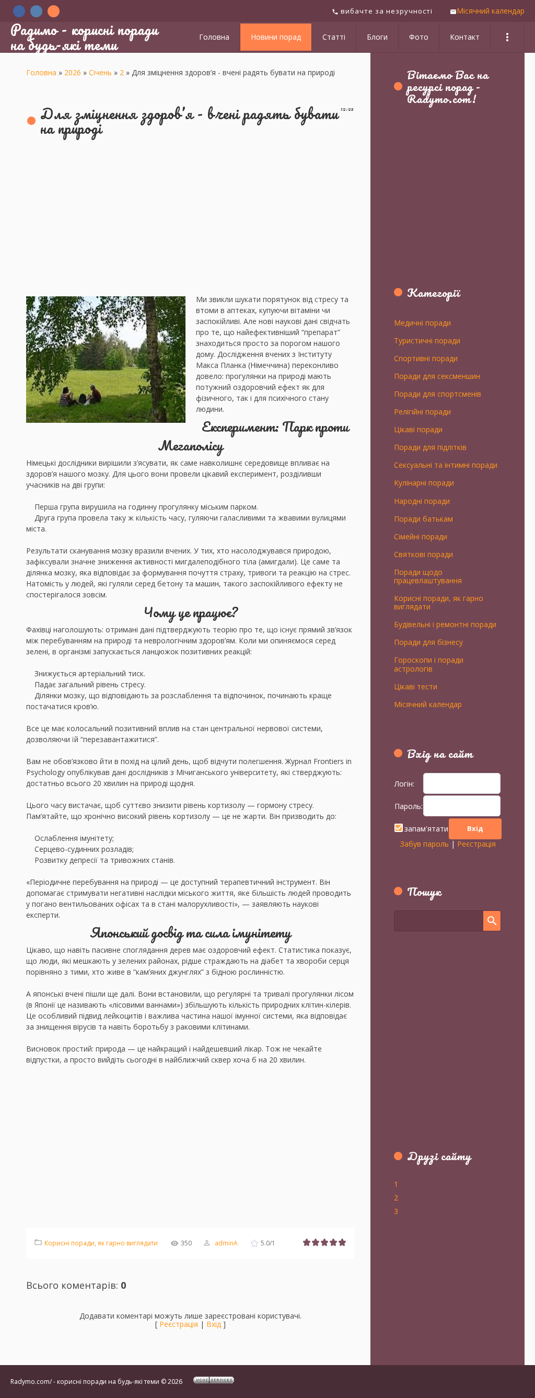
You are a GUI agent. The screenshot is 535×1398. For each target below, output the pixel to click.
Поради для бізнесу (428, 641)
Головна (41, 72)
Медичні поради (422, 322)
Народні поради (422, 500)
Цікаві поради (418, 429)
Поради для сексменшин (437, 375)
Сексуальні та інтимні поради (445, 464)
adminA (226, 1243)
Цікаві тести (415, 686)
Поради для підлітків (430, 447)
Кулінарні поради (424, 482)
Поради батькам (423, 518)
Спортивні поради (426, 358)
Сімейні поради (420, 536)
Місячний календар (491, 11)
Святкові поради (423, 554)
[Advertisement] (190, 220)
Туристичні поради (427, 340)
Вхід (213, 1324)
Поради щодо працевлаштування (428, 576)
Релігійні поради (422, 411)
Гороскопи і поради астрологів (428, 664)
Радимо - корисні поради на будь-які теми (84, 37)
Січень (100, 72)
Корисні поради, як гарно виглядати (101, 1243)
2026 (72, 72)
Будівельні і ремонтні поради (445, 624)
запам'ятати (426, 829)
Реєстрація (178, 1324)
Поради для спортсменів (437, 393)
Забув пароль (424, 844)
